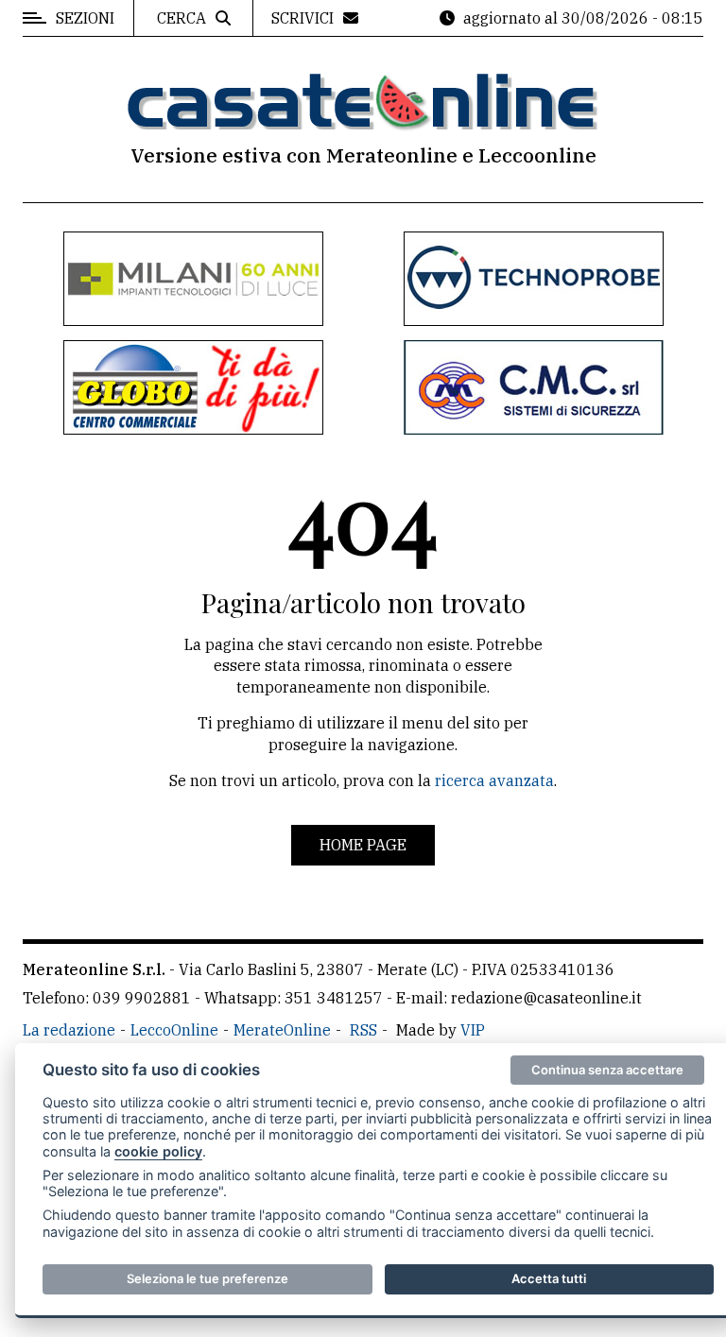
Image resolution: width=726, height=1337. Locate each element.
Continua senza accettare (607, 1069)
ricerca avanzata (494, 780)
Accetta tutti (548, 1278)
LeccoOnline (174, 1029)
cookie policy (158, 1151)
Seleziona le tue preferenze (207, 1278)
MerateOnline (282, 1029)
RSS (363, 1029)
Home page (363, 844)
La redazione (69, 1029)
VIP (472, 1029)
